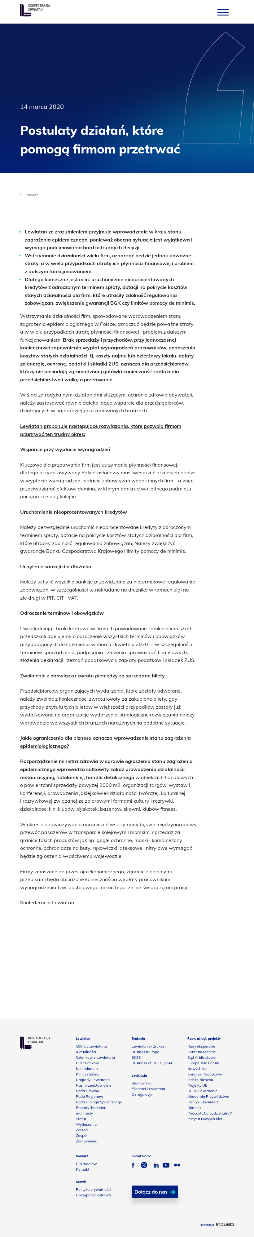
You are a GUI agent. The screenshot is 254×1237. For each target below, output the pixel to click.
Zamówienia (86, 1141)
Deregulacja (142, 1094)
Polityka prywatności (93, 1189)
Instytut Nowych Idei (204, 1118)
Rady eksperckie (201, 1046)
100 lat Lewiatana (91, 1046)
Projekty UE (197, 1085)
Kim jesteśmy (87, 1074)
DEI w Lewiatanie (202, 1090)
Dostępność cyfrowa (93, 1195)
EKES (136, 1057)
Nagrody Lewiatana (93, 1079)
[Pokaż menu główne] (223, 12)
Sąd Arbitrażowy (201, 1057)
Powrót (31, 195)
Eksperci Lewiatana (148, 1088)
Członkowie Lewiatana (95, 1057)
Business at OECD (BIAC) (153, 1063)
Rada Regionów (89, 1096)
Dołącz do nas (151, 1192)
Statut (81, 1118)
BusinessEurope (145, 1051)
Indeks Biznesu (200, 1079)
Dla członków (87, 1063)
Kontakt (82, 1169)
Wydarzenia (86, 1124)
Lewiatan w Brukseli (149, 1046)
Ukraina (194, 1107)
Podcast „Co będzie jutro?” (210, 1113)
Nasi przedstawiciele (94, 1085)
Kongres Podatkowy (204, 1074)
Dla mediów (86, 1163)
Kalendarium (87, 1068)
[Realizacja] (225, 1225)
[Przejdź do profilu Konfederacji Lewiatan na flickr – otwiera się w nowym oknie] (177, 1165)
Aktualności (86, 1051)
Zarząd (82, 1130)
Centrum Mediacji (202, 1051)
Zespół (81, 1135)
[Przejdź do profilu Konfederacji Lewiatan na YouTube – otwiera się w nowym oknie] (166, 1166)
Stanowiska (141, 1083)
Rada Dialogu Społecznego (99, 1102)
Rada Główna (87, 1090)
